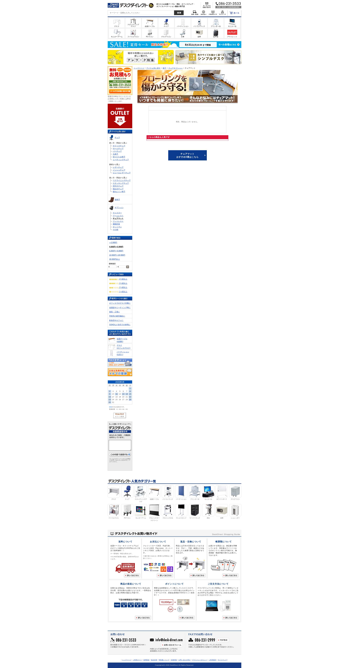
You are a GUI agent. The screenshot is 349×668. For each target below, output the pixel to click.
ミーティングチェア (121, 160)
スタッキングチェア (121, 183)
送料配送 (146, 660)
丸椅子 (115, 154)
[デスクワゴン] (166, 33)
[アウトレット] (232, 33)
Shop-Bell (119, 414)
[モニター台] (232, 23)
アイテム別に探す (153, 68)
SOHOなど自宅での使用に (119, 325)
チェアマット (118, 218)
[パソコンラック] (199, 23)
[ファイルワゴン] (133, 33)
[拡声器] (216, 33)
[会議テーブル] (150, 23)
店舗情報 (174, 660)
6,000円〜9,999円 (116, 251)
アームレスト (118, 216)
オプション (119, 207)
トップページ (139, 68)
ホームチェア (118, 148)
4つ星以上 (123, 279)
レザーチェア (118, 167)
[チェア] (166, 23)
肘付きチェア (118, 186)
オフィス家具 (119, 416)
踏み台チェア (118, 189)
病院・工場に (114, 312)
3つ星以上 (123, 283)
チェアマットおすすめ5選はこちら (187, 155)
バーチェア (117, 151)
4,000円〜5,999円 (116, 247)
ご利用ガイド (137, 660)
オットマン (117, 227)
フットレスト (118, 221)
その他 (115, 230)
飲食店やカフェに (116, 320)
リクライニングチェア (122, 180)
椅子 (164, 68)
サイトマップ (222, 660)
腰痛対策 (116, 224)
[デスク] (117, 23)
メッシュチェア (119, 170)
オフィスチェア (119, 146)
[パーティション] (183, 23)
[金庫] (199, 33)
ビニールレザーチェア (122, 173)
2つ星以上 (123, 287)
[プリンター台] (216, 23)
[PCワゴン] (150, 33)
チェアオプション (176, 68)
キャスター (117, 213)
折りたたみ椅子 (119, 157)
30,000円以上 (114, 259)
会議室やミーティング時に (119, 308)
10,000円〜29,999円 (117, 255)
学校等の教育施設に (117, 316)
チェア (117, 138)
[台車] (183, 33)
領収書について (164, 660)
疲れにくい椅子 (119, 192)
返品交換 (154, 660)
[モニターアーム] (117, 33)
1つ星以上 (123, 292)
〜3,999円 (113, 243)
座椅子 (117, 200)
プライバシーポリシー (199, 660)
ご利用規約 (212, 660)
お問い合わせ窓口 (184, 660)
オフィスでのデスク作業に (119, 303)
